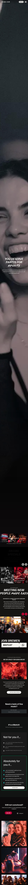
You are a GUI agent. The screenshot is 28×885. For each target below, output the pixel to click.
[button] (26, 2)
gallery (8, 813)
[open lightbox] (14, 833)
